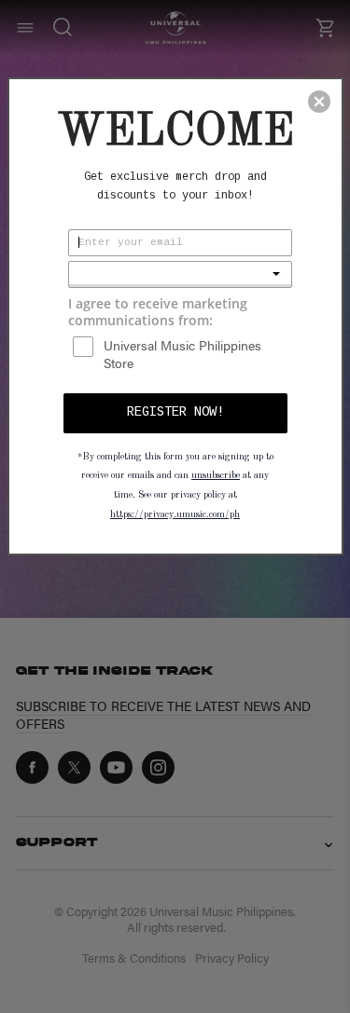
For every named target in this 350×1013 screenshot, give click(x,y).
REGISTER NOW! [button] (175, 411)
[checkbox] (182, 354)
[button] (319, 101)
